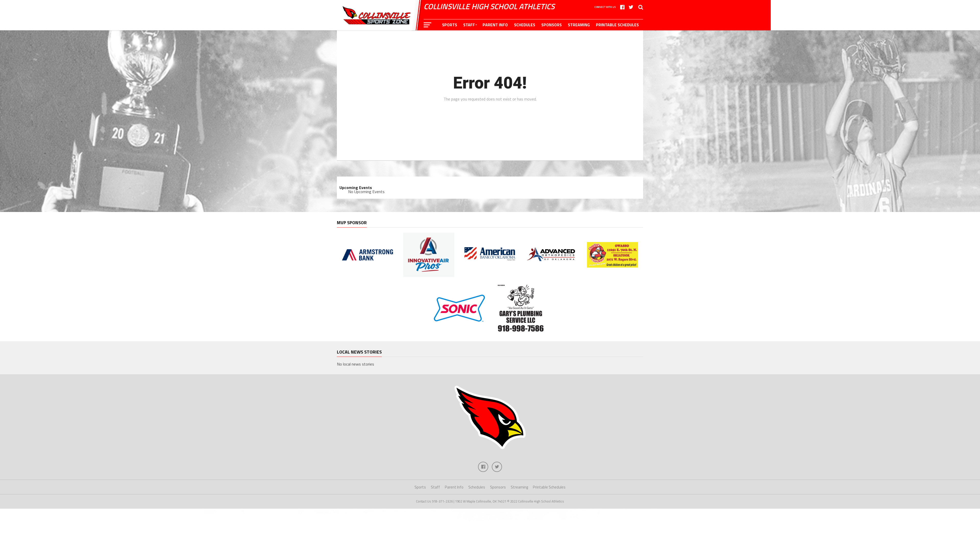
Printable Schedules (617, 25)
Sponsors (551, 25)
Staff (469, 25)
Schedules (524, 25)
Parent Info (495, 25)
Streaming (579, 25)
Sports (449, 25)
